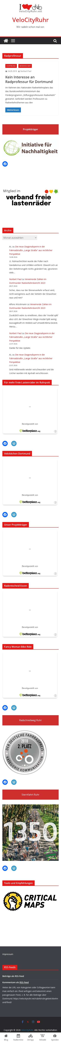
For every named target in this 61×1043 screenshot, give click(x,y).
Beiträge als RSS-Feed (13, 976)
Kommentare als (15, 982)
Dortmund (11, 66)
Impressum (7, 954)
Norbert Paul (25, 71)
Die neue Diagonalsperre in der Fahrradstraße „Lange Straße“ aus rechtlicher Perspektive (30, 250)
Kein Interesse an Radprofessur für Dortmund (29, 79)
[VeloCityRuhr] (5, 40)
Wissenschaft (25, 66)
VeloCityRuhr (30, 20)
